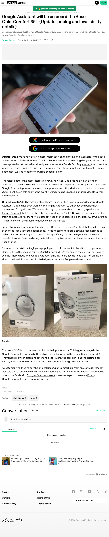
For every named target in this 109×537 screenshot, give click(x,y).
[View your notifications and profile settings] (104, 429)
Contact (41, 492)
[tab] (9, 429)
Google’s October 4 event (41, 375)
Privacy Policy (9, 503)
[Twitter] (98, 491)
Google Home (23, 209)
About (5, 492)
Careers (6, 497)
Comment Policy (70, 404)
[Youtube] (89, 491)
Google (9, 391)
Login (103, 2)
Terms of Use (43, 497)
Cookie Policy (44, 503)
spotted (86, 164)
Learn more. (77, 12)
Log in (96, 411)
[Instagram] (81, 491)
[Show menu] (2, 2)
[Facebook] (73, 491)
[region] (54, 442)
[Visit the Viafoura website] (101, 474)
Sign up (102, 411)
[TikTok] (106, 491)
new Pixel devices (37, 184)
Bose (4, 391)
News (4, 388)
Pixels (90, 375)
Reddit (5, 341)
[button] (54, 2)
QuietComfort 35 (91, 354)
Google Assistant (74, 227)
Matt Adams (10, 40)
